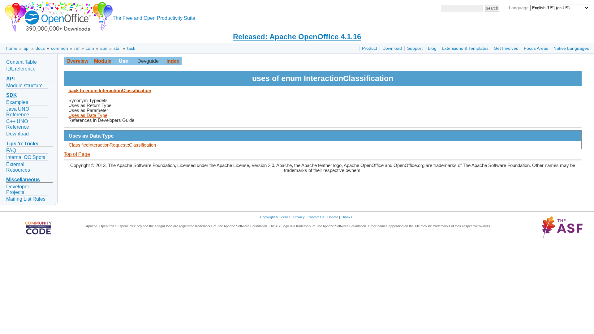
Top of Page (77, 154)
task (131, 48)
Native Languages (571, 48)
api (26, 48)
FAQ (11, 150)
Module (102, 61)
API (10, 78)
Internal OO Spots (25, 157)
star (117, 48)
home (11, 48)
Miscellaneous (23, 179)
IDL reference (21, 68)
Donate (332, 217)
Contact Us (316, 217)
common (59, 48)
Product (369, 48)
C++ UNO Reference (17, 124)
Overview (77, 61)
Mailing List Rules (25, 199)
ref (77, 48)
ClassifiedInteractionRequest (98, 145)
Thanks (346, 217)
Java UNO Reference (17, 111)
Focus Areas (536, 48)
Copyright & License (275, 217)
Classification (142, 145)
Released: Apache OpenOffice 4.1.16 (297, 36)
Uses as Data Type (87, 115)
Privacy (299, 217)
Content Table (21, 62)
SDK (11, 95)
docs (40, 48)
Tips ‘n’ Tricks (22, 143)
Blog (432, 48)
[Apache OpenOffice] (57, 15)
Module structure (24, 85)
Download (392, 48)
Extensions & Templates (465, 48)
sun (103, 48)
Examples (17, 102)
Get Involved (506, 48)
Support (415, 48)
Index (172, 61)
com (90, 48)
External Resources (18, 167)
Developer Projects (17, 189)
